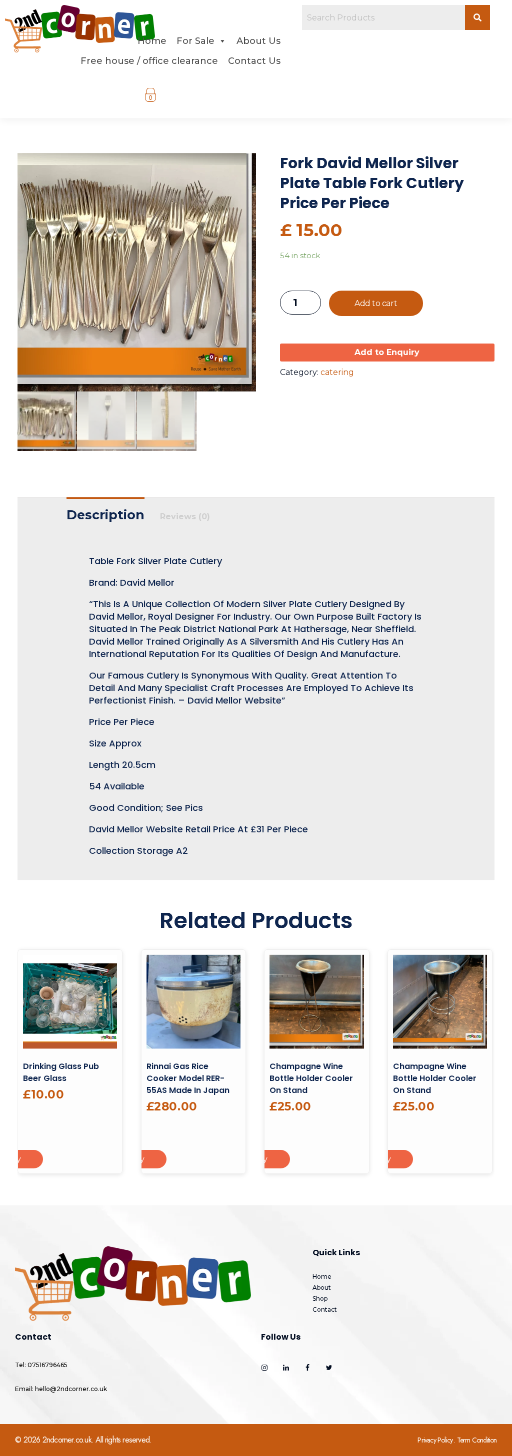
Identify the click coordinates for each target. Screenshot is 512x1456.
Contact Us (254, 60)
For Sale (195, 40)
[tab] (105, 512)
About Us (258, 40)
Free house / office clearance (149, 60)
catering (337, 372)
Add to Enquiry (387, 352)
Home (152, 40)
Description (105, 514)
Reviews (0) (185, 516)
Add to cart (375, 303)
